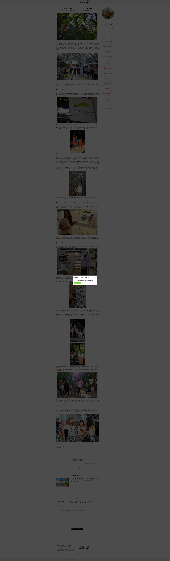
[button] (95, 277)
